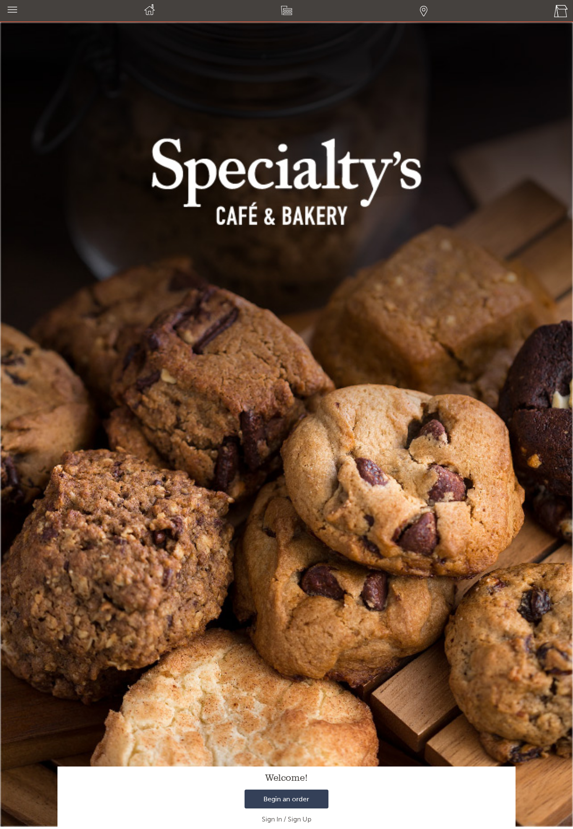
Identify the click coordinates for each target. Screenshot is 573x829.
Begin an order (286, 799)
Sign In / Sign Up (286, 819)
